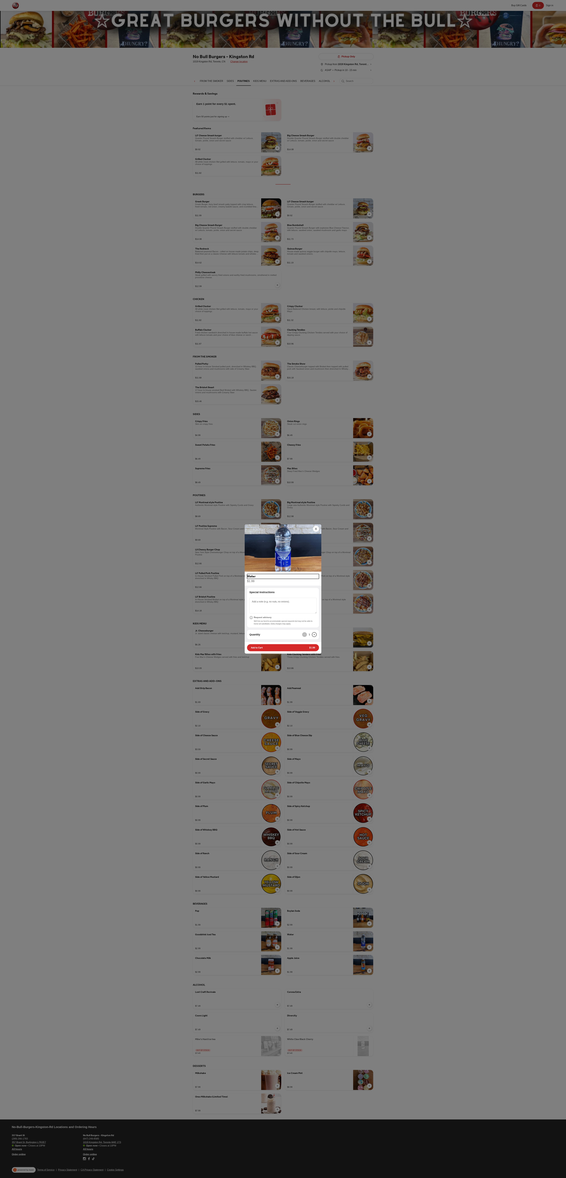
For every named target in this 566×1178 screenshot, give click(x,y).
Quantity (254, 634)
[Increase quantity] (314, 634)
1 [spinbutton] (309, 634)
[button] (283, 548)
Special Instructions (262, 592)
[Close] (316, 529)
